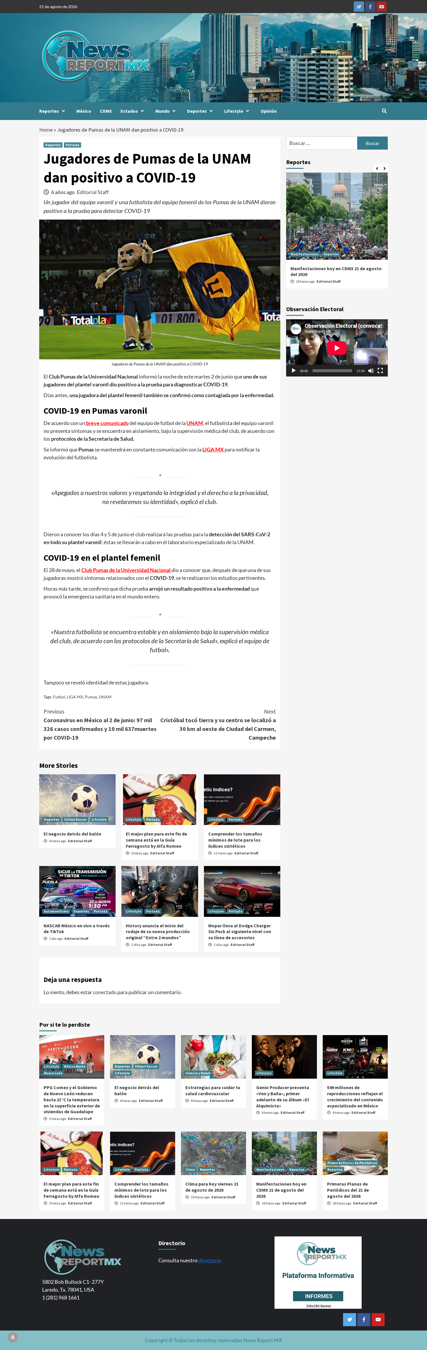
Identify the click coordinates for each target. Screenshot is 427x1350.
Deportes (197, 111)
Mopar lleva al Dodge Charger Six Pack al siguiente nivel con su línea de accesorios (239, 932)
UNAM (105, 696)
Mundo (162, 111)
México (83, 111)
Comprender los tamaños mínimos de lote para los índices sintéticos (235, 840)
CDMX (106, 111)
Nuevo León (53, 1073)
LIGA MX (75, 696)
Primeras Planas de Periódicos (352, 1163)
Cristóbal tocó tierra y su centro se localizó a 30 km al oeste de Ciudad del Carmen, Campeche (218, 724)
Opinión (269, 111)
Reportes (49, 111)
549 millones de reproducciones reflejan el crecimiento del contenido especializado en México (355, 1096)
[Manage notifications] (12, 1337)
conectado (104, 992)
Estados (129, 111)
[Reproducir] (294, 371)
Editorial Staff (93, 192)
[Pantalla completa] (380, 371)
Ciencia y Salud (198, 1073)
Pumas (91, 696)
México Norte (74, 1066)
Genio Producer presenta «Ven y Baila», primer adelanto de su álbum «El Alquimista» (282, 1096)
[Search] (384, 110)
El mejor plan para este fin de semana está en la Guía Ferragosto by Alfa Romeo (156, 840)
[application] (337, 348)
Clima (190, 1169)
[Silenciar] (371, 371)
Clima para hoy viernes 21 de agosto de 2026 (211, 1187)
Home (46, 129)
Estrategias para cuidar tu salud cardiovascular (212, 1090)
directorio (209, 1260)
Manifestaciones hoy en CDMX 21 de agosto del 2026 (281, 1190)
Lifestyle (233, 111)
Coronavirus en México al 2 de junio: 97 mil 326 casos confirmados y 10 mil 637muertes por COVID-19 (100, 724)
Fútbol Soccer (75, 819)
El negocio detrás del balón (72, 834)
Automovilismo (56, 911)
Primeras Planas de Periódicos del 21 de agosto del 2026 (348, 1190)
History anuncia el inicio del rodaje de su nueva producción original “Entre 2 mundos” (158, 932)
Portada (72, 145)
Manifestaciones (305, 254)
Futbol (59, 696)
